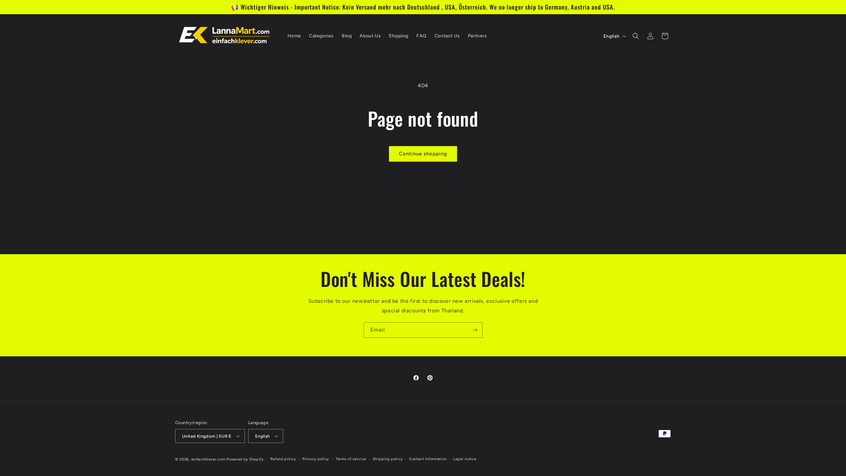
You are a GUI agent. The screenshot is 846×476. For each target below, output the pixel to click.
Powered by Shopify (245, 459)
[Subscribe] (475, 330)
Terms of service (351, 459)
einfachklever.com (208, 459)
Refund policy (283, 459)
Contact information (427, 459)
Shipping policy (388, 459)
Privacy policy (315, 459)
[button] (636, 36)
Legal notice (464, 459)
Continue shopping (423, 154)
